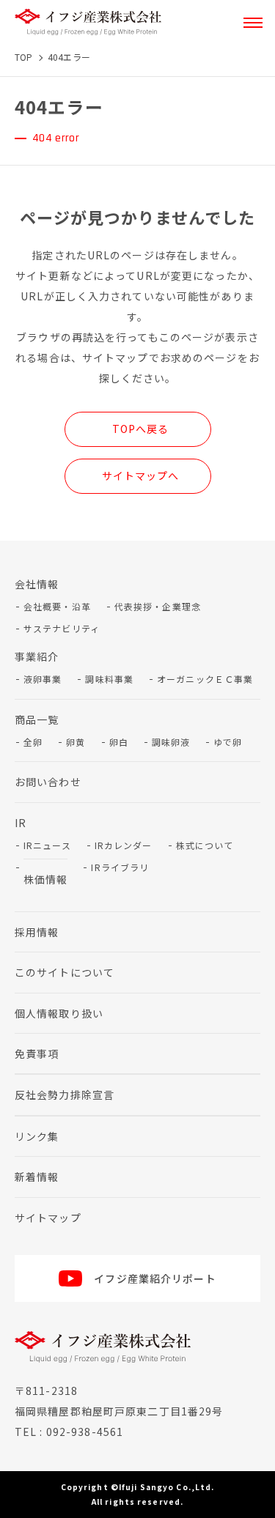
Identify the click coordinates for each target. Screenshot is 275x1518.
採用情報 (37, 932)
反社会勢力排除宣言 (64, 1094)
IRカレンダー (124, 845)
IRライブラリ (120, 867)
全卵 (33, 742)
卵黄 (75, 742)
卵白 (118, 742)
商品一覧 (37, 719)
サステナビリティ (61, 628)
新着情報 (37, 1176)
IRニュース (47, 845)
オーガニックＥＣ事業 (205, 679)
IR (20, 822)
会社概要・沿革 (57, 606)
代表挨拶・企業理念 (157, 606)
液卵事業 (42, 679)
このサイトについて (64, 972)
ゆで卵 (227, 742)
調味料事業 (109, 679)
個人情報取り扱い (59, 1013)
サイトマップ (48, 1217)
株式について (205, 845)
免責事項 (37, 1053)
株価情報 (45, 879)
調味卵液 (171, 742)
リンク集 (37, 1136)
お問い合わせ (48, 781)
